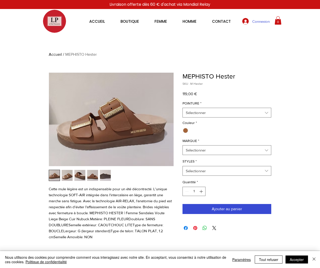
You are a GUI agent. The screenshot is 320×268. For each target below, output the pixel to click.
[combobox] (226, 113)
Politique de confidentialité (46, 261)
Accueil (55, 54)
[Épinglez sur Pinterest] (195, 228)
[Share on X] (214, 228)
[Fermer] (314, 259)
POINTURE (192, 103)
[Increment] (201, 191)
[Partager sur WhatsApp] (205, 228)
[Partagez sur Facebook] (186, 228)
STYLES (189, 161)
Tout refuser (268, 259)
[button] (278, 20)
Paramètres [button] (241, 259)
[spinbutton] (194, 191)
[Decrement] (186, 191)
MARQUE (190, 141)
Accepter (297, 259)
